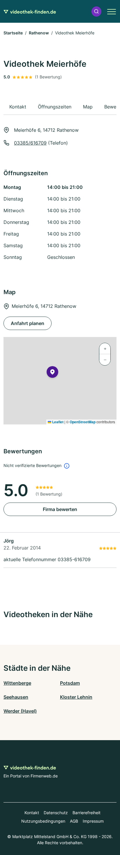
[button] (96, 11)
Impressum (93, 821)
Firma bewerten (60, 509)
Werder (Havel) (20, 711)
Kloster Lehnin (76, 697)
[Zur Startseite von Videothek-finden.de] (29, 11)
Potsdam (70, 683)
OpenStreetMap (83, 421)
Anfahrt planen (27, 323)
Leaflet (57, 421)
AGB (74, 821)
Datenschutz (56, 812)
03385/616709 (30, 143)
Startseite (13, 32)
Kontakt (31, 812)
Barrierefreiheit (86, 812)
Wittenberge (17, 683)
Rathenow (39, 32)
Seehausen (15, 697)
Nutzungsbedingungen (43, 821)
